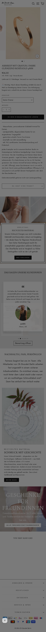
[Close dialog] (43, 301)
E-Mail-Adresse (6, 314)
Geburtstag (6, 319)
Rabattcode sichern (12, 328)
